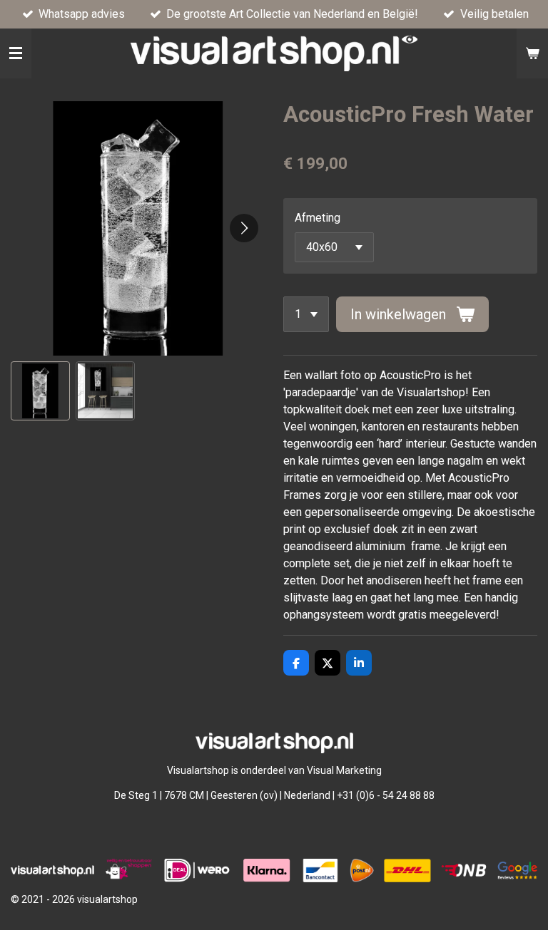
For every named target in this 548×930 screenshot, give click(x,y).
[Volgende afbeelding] (244, 228)
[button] (40, 390)
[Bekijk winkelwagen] (532, 53)
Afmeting (317, 217)
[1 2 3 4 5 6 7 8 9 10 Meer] (306, 314)
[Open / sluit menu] (15, 53)
